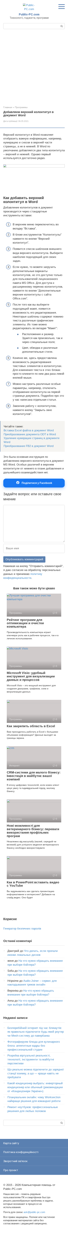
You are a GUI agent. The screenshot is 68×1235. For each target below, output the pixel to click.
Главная (7, 107)
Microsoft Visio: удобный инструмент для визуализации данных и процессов (31, 676)
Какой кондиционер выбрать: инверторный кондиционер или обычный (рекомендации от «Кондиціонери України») (35, 1087)
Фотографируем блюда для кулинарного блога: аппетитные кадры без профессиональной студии (33, 1045)
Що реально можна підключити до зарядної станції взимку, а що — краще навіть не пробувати (35, 1073)
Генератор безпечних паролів (22, 928)
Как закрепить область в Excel (31, 726)
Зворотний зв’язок (15, 1161)
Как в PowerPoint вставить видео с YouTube (33, 884)
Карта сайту (11, 1143)
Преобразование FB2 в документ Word (28, 446)
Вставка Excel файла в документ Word (29, 430)
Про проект (10, 1170)
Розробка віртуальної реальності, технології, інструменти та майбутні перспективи (30, 1059)
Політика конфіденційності (20, 1152)
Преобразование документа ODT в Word (30, 434)
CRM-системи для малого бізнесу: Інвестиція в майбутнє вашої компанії (33, 776)
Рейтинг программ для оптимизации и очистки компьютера (25, 623)
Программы (21, 107)
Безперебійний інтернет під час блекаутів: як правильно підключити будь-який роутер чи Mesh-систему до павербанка (35, 1031)
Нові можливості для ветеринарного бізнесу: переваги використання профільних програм (33, 831)
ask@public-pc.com (34, 1212)
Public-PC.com (29, 14)
